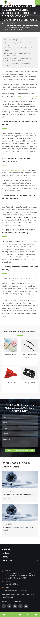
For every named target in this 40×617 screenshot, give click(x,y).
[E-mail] (20, 615)
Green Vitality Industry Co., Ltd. (22, 594)
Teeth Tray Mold (10, 383)
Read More (7, 498)
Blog (13, 23)
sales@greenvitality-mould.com (16, 590)
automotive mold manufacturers (25, 96)
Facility (5, 557)
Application (7, 549)
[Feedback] (36, 615)
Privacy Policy (18, 601)
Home (7, 23)
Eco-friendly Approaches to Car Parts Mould (18, 528)
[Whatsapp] (12, 615)
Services (5, 553)
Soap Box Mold (10, 355)
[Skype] (4, 615)
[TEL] (28, 615)
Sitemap (4, 601)
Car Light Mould (29, 383)
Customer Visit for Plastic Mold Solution (18, 495)
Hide (18, 40)
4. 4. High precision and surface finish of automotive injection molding (17, 59)
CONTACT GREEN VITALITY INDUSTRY (20, 450)
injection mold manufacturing (15, 170)
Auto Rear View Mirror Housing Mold (29, 356)
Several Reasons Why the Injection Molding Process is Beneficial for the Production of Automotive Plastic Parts (21, 28)
